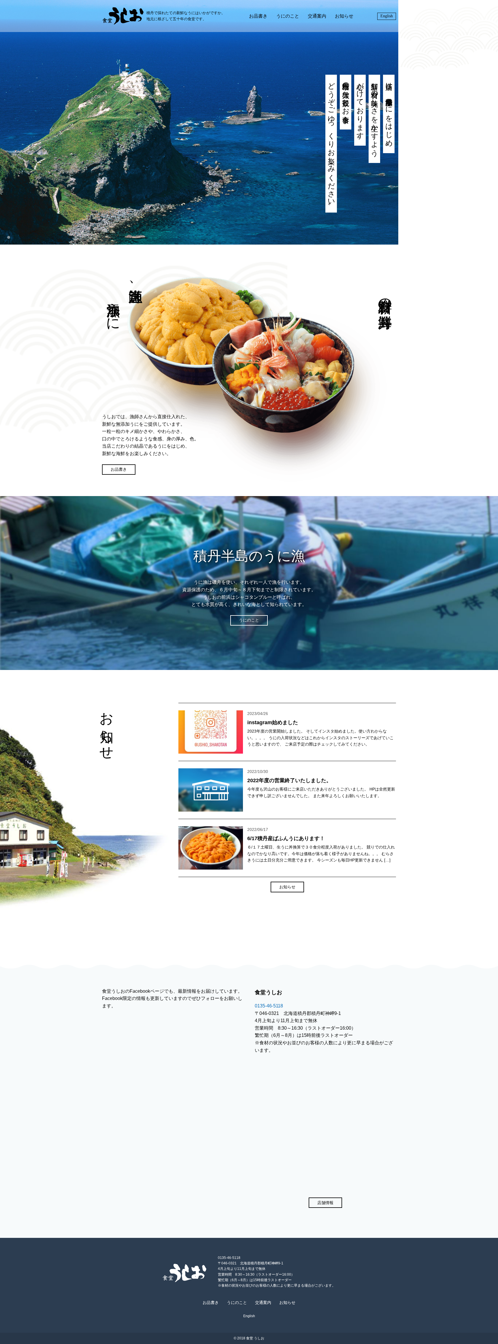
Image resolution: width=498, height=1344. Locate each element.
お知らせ (344, 16)
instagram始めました (272, 722)
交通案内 (317, 16)
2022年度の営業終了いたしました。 (289, 780)
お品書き (258, 16)
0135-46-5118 (269, 1005)
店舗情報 (325, 1202)
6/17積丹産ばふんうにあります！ (286, 838)
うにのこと (287, 16)
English (386, 16)
